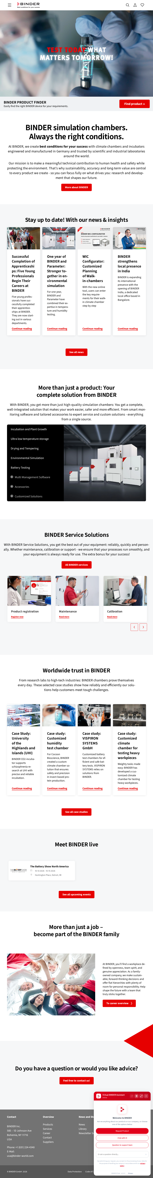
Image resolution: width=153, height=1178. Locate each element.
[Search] (127, 5)
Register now (17, 616)
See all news (76, 352)
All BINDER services (76, 565)
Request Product (122, 1131)
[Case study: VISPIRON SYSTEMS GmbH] (94, 715)
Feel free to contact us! (76, 1080)
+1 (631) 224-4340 (25, 1147)
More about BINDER (76, 187)
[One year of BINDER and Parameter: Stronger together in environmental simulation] (58, 238)
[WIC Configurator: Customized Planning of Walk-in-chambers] (94, 238)
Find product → (134, 104)
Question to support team (122, 1145)
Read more (64, 616)
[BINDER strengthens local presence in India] (129, 238)
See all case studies (76, 812)
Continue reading (22, 328)
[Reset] (132, 1096)
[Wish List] (142, 5)
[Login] (135, 5)
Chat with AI (122, 1138)
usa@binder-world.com (20, 1156)
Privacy (130, 1173)
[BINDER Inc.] (28, 5)
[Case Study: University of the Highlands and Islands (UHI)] (23, 715)
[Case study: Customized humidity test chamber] (58, 715)
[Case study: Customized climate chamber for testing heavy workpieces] (129, 715)
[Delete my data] (136, 1096)
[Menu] (9, 5)
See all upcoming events (76, 894)
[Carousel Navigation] (78, 627)
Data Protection (75, 1171)
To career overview (117, 1003)
